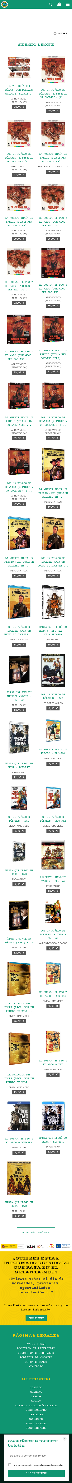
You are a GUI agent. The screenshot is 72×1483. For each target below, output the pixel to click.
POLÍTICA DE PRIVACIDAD (36, 1348)
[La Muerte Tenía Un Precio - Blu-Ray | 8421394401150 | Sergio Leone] (53, 730)
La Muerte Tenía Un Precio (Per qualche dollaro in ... (53, 493)
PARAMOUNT (53, 639)
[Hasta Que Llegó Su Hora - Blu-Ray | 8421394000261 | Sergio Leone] (19, 737)
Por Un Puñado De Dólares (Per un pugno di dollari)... (53, 562)
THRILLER (36, 1414)
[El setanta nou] (4, 5)
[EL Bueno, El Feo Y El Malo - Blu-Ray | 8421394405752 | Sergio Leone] (53, 973)
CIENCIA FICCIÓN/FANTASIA (36, 1405)
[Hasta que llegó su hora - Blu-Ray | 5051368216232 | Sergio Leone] (53, 1116)
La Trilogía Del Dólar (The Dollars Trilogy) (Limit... (19, 90)
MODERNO (36, 1392)
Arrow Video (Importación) (19, 100)
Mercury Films (53, 502)
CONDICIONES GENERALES (36, 1353)
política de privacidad (53, 1465)
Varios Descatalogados (53, 943)
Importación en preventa (53, 166)
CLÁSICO (36, 1387)
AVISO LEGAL (36, 1344)
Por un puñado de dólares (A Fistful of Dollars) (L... (53, 421)
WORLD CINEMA (36, 1423)
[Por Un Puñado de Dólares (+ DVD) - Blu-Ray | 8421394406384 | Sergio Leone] (53, 911)
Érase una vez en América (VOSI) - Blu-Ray (19, 696)
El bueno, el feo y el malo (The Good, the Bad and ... (53, 222)
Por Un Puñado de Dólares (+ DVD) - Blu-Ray (53, 934)
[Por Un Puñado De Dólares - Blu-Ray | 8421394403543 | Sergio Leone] (53, 798)
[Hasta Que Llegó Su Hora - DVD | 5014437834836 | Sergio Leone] (19, 1178)
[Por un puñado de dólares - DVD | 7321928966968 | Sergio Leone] (53, 670)
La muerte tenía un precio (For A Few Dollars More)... (53, 158)
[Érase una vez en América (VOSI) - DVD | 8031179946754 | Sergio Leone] (19, 915)
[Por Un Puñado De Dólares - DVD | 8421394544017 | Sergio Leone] (19, 798)
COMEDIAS (36, 1419)
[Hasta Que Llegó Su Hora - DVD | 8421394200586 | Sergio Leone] (19, 851)
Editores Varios (53, 703)
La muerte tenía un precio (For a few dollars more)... (53, 354)
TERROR (36, 1396)
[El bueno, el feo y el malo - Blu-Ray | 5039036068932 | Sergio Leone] (19, 1116)
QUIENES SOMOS (36, 1362)
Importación (19, 705)
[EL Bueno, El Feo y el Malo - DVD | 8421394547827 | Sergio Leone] (53, 1042)
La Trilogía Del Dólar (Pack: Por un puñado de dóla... (19, 1007)
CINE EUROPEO (36, 1410)
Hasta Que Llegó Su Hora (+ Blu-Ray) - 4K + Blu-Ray (53, 631)
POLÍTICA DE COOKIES (36, 1357)
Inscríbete (36, 1318)
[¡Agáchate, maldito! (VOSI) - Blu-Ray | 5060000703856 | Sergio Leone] (53, 855)
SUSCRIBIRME (36, 1473)
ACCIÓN (36, 1401)
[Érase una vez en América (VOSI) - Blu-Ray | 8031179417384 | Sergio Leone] (19, 669)
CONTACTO (36, 1366)
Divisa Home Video (53, 758)
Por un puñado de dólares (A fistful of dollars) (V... (53, 94)
